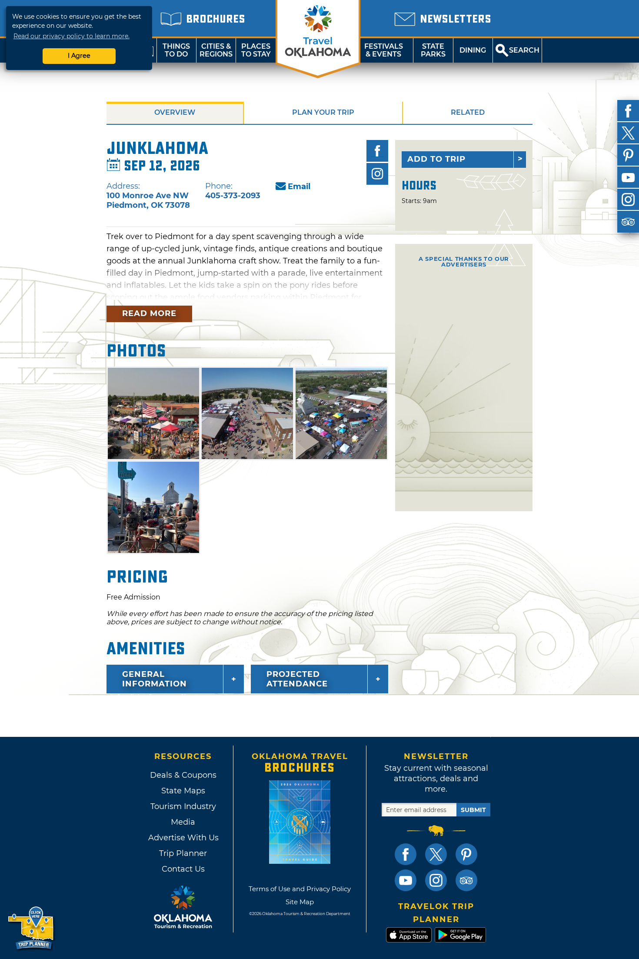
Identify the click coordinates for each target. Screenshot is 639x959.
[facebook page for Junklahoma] (377, 151)
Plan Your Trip (323, 112)
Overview (174, 112)
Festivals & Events (383, 50)
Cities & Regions (216, 50)
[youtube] (628, 177)
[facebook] (628, 111)
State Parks (433, 50)
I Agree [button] (79, 56)
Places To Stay (256, 50)
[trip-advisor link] (466, 880)
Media (183, 822)
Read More (149, 313)
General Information (154, 679)
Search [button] (524, 50)
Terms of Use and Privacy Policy (300, 889)
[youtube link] (405, 880)
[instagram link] (436, 880)
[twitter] (628, 133)
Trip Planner (183, 853)
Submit (473, 810)
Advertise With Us (183, 837)
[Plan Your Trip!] (32, 928)
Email (299, 186)
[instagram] (628, 199)
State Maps (183, 791)
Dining (472, 50)
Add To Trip (436, 159)
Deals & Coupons (183, 775)
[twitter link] (436, 854)
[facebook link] (405, 854)
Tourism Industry (183, 806)
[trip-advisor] (628, 222)
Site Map (300, 902)
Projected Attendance (297, 679)
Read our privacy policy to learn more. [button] (71, 36)
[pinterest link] (466, 854)
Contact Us (183, 869)
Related (468, 112)
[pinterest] (628, 155)
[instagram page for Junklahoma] (377, 174)
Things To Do (176, 50)
